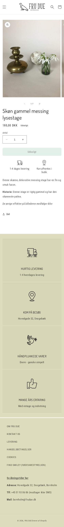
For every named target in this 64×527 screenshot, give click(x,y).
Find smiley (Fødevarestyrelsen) (26, 465)
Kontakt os (13, 434)
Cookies (11, 457)
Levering (12, 441)
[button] (4, 7)
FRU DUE (28, 521)
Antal (5, 132)
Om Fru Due (13, 426)
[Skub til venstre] (24, 104)
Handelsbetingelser (19, 449)
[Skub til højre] (39, 104)
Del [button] (8, 214)
